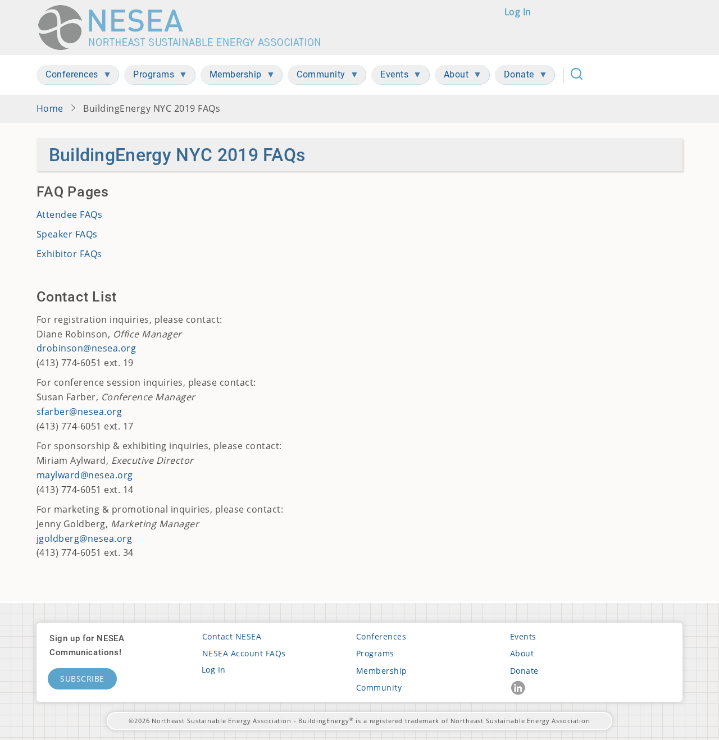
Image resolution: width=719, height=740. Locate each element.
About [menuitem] (452, 76)
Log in (517, 12)
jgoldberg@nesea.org (84, 538)
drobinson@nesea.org (86, 348)
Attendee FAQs (69, 214)
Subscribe (82, 678)
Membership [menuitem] (231, 76)
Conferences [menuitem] (67, 76)
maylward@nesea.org (85, 475)
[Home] (184, 27)
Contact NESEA (231, 636)
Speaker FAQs (67, 234)
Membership (381, 670)
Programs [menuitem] (149, 76)
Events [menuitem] (389, 76)
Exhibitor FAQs (69, 254)
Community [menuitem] (316, 76)
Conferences (381, 636)
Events (523, 636)
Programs (375, 653)
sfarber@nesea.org (79, 411)
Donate (524, 670)
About (522, 653)
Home (50, 108)
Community (379, 687)
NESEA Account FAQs (244, 653)
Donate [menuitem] (514, 76)
